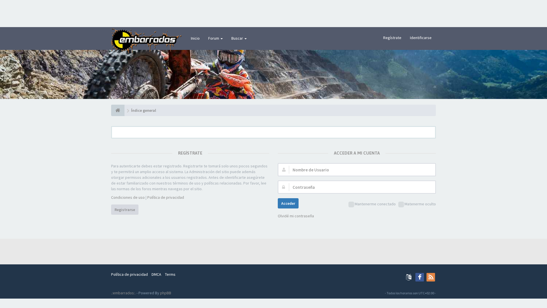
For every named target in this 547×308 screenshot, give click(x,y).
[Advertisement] (273, 13)
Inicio (195, 38)
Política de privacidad (165, 197)
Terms (170, 274)
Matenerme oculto (420, 203)
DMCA (156, 274)
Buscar (237, 38)
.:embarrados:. (123, 292)
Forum (214, 38)
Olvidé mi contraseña (296, 215)
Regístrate (392, 37)
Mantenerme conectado (375, 203)
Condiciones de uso (128, 197)
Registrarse (125, 209)
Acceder (288, 203)
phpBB (165, 292)
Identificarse (421, 37)
